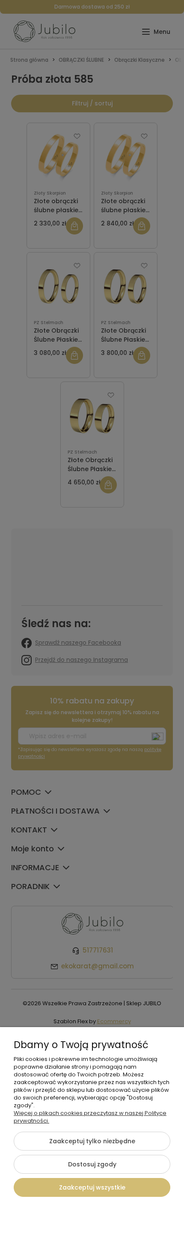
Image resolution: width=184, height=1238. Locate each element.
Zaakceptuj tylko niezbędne (92, 1141)
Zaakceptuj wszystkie (92, 1187)
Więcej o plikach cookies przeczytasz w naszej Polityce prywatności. (90, 1117)
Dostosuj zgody (92, 1164)
